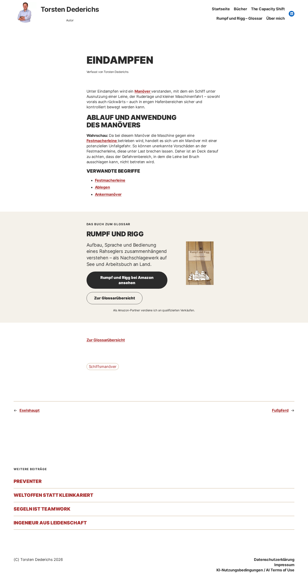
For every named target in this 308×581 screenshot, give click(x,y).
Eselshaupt (29, 410)
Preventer (28, 481)
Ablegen (102, 187)
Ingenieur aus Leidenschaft (50, 522)
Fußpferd (280, 410)
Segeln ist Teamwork (42, 509)
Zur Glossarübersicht (114, 298)
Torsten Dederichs (70, 9)
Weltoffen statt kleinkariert (53, 495)
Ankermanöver (108, 194)
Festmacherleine (102, 140)
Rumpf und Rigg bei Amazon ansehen (127, 280)
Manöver (143, 91)
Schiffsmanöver (103, 366)
